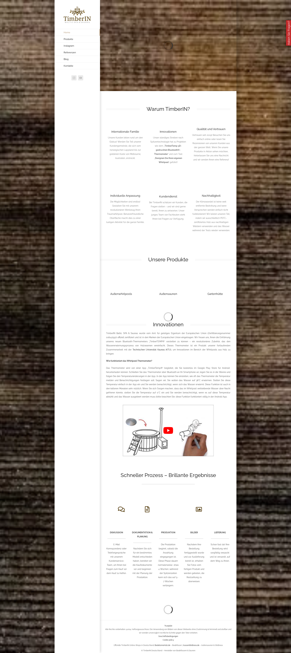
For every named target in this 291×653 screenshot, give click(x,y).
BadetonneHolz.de (162, 645)
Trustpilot (168, 626)
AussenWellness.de (191, 645)
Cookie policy (168, 640)
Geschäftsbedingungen (168, 636)
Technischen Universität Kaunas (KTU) (152, 349)
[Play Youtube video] (168, 430)
